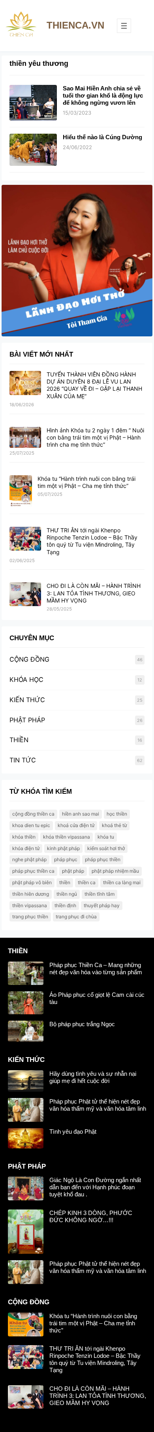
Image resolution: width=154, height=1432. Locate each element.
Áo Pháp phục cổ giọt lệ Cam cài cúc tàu (97, 998)
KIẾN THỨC (27, 700)
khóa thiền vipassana (66, 837)
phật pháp (73, 871)
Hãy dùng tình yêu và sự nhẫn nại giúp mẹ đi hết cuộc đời (92, 1077)
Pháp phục (65, 859)
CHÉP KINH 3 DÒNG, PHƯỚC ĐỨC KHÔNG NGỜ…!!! (90, 1216)
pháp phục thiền (102, 859)
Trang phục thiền (30, 916)
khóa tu (106, 837)
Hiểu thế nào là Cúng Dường (102, 137)
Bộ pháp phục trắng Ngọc (82, 1024)
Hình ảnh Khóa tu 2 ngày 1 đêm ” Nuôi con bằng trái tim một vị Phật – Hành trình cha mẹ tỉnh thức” (95, 437)
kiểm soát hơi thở (106, 848)
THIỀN (18, 740)
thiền (64, 882)
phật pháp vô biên (32, 882)
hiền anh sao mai (80, 814)
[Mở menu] (124, 26)
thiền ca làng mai (122, 882)
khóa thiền (24, 837)
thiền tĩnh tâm (100, 894)
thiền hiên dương (30, 894)
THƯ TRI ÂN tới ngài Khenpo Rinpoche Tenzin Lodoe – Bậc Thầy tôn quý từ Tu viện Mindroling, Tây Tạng (92, 541)
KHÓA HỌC (26, 679)
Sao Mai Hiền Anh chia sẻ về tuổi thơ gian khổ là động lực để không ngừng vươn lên (103, 95)
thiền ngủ (66, 894)
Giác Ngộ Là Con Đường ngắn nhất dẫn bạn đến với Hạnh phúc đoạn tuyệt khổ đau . (95, 1187)
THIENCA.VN (75, 25)
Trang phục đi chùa (76, 916)
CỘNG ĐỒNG (29, 659)
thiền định (65, 905)
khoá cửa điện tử (76, 825)
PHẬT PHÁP (27, 720)
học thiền (117, 814)
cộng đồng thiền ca (33, 814)
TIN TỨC (22, 760)
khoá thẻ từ (114, 825)
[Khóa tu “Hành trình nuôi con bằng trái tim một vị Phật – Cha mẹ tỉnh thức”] (20, 491)
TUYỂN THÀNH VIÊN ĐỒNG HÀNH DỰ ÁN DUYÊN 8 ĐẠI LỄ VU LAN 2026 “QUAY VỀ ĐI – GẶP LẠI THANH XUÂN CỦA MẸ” (94, 385)
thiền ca (87, 882)
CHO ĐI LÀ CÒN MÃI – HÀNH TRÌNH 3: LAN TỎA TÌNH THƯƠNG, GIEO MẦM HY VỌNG (94, 592)
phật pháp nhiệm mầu (115, 871)
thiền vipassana (29, 905)
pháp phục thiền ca (33, 871)
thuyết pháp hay (102, 905)
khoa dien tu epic (31, 825)
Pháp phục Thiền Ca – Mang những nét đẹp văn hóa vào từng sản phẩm (95, 968)
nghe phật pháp (29, 859)
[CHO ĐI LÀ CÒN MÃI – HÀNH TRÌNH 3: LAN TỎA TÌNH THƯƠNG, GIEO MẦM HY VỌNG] (25, 594)
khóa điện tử (25, 848)
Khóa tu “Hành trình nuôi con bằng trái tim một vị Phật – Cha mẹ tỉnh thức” (86, 482)
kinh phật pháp (63, 848)
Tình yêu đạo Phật (72, 1131)
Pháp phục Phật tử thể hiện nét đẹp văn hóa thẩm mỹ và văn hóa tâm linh (97, 1105)
